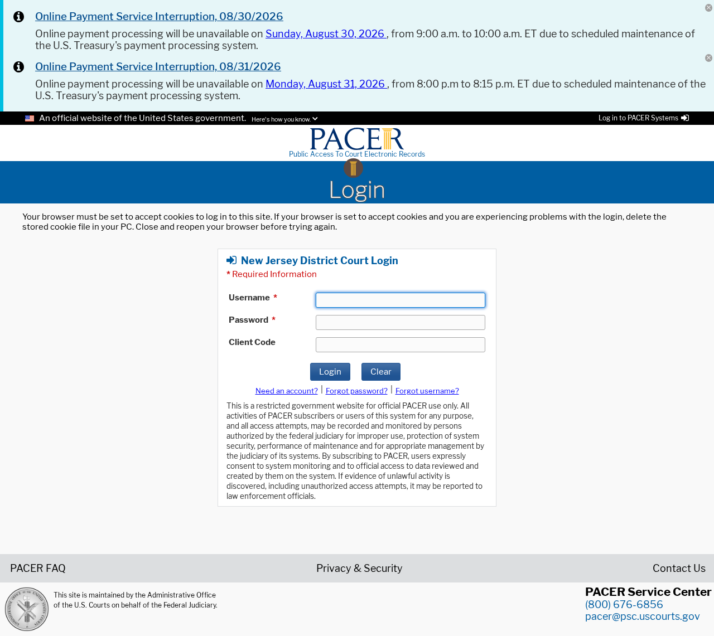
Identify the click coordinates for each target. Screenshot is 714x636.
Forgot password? (357, 390)
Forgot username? (427, 390)
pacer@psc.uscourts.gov (642, 616)
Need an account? (286, 390)
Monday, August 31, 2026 (326, 84)
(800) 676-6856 (624, 604)
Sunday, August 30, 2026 (326, 34)
